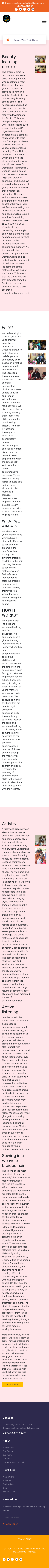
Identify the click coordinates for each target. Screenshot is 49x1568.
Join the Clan (9, 1491)
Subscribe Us (12, 1524)
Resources (8, 1480)
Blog (5, 1488)
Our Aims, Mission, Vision (14, 1462)
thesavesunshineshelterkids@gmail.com (24, 3)
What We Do (8, 1477)
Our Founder (8, 1451)
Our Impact (8, 1458)
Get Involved (8, 1484)
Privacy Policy (24, 1539)
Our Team (7, 1455)
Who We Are (8, 1447)
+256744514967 (25, 6)
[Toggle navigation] (44, 21)
